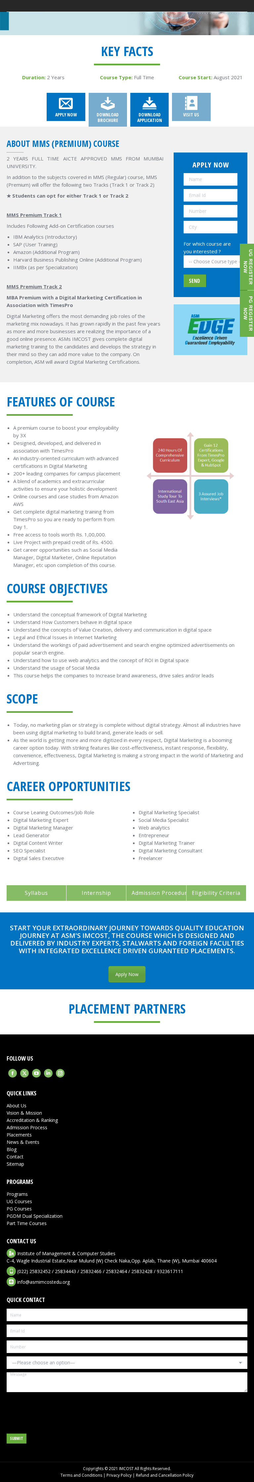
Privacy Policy (119, 1475)
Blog (12, 1149)
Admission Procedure (161, 892)
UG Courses (19, 1201)
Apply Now (127, 974)
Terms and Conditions (81, 1475)
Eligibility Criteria (216, 892)
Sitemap (15, 1164)
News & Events (23, 1142)
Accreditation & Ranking (32, 1120)
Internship (96, 892)
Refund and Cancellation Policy (164, 1475)
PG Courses (19, 1208)
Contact (15, 1156)
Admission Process (27, 1127)
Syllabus (36, 892)
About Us (16, 1105)
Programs (17, 1194)
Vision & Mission (24, 1113)
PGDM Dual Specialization (35, 1216)
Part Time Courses (27, 1223)
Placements (19, 1135)
